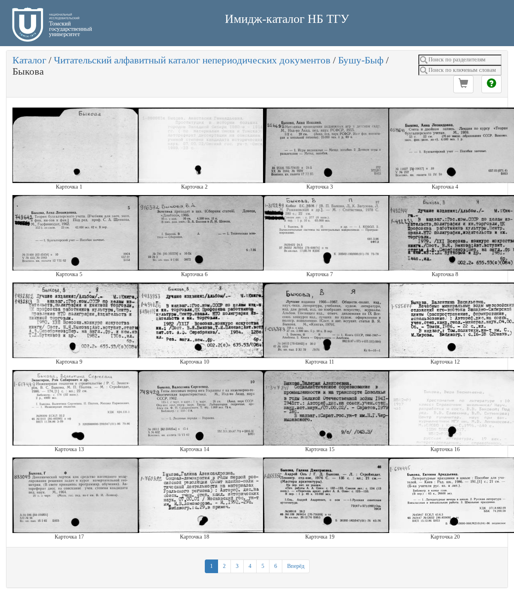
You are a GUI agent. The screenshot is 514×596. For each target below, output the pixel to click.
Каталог (29, 60)
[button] (463, 84)
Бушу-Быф (360, 60)
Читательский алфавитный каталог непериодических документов (192, 60)
